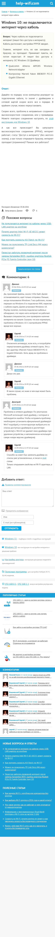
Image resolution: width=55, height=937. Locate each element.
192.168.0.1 (10, 584)
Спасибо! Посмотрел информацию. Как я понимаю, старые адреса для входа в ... (30, 704)
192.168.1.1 (23, 584)
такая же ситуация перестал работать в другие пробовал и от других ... (29, 731)
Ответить (16, 290)
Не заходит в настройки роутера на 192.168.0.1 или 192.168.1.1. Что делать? (31, 656)
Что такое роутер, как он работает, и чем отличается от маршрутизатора (27, 806)
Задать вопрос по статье (29, 269)
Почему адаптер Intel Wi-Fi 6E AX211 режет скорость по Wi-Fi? (28, 757)
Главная (4, 12)
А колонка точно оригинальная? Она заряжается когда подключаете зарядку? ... (29, 694)
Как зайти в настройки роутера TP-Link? (30, 627)
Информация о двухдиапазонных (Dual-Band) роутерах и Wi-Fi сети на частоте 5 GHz (24, 813)
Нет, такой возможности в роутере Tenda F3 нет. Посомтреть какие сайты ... (30, 722)
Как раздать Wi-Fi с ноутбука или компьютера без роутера (26, 794)
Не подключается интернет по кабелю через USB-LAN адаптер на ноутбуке (27, 750)
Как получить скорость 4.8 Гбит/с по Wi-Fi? (23, 240)
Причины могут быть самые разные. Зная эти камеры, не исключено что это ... (30, 685)
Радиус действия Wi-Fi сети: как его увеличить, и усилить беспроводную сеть (26, 827)
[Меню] (4, 3)
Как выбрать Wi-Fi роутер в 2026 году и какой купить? (28, 800)
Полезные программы (16, 571)
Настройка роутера (14, 559)
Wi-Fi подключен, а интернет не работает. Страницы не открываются (30, 642)
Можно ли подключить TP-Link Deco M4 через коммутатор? (25, 768)
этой (44, 458)
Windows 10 (11, 547)
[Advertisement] (27, 174)
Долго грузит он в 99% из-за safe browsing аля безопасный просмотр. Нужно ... (30, 676)
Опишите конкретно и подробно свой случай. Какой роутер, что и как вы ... (30, 713)
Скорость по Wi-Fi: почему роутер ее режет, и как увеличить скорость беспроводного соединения (26, 820)
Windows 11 (11, 539)
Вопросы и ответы (17, 12)
